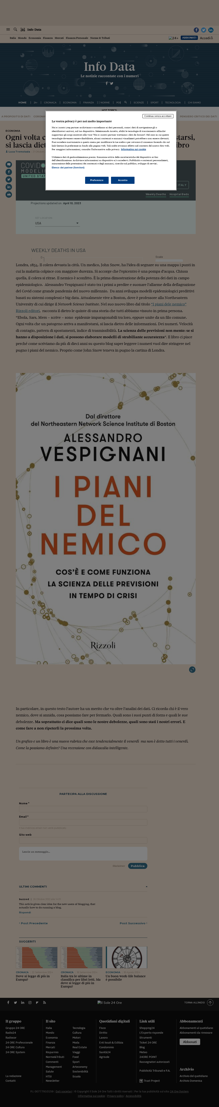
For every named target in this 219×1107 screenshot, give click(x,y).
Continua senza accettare (158, 116)
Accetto (123, 180)
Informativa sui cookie (133, 149)
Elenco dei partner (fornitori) (68, 167)
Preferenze (97, 180)
